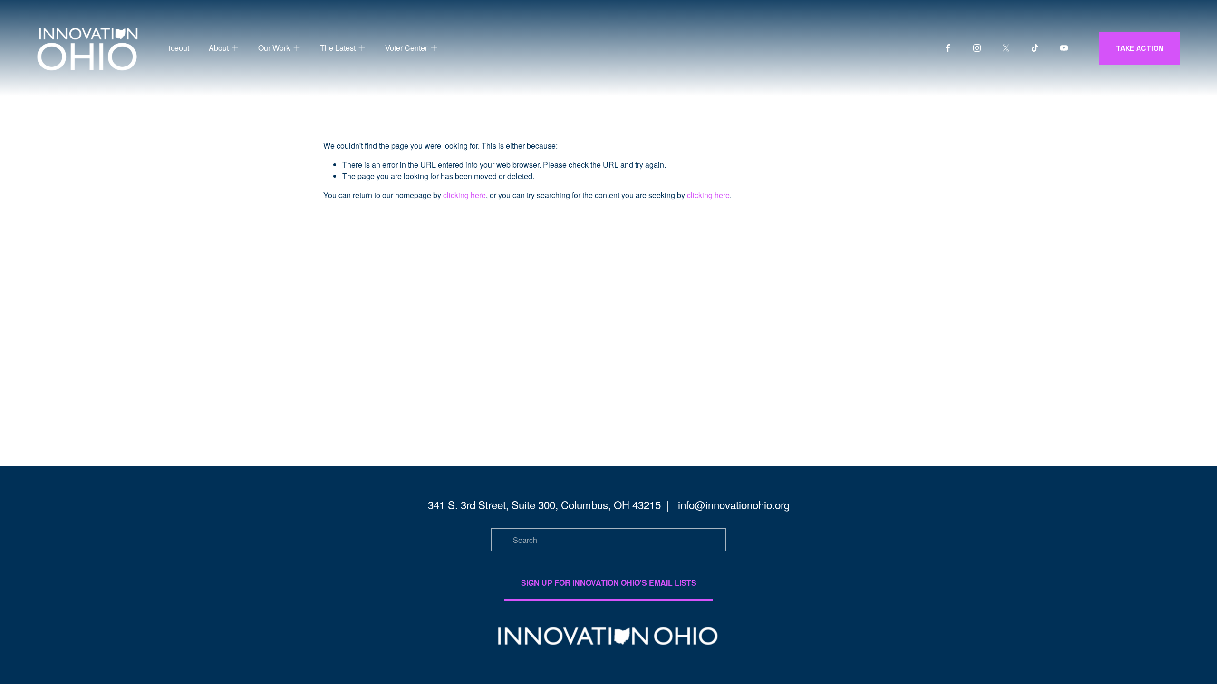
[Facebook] (948, 48)
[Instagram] (977, 48)
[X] (1006, 48)
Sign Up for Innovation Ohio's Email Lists (608, 582)
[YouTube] (1064, 48)
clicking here (464, 195)
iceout (179, 47)
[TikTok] (1035, 48)
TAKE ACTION (1140, 48)
